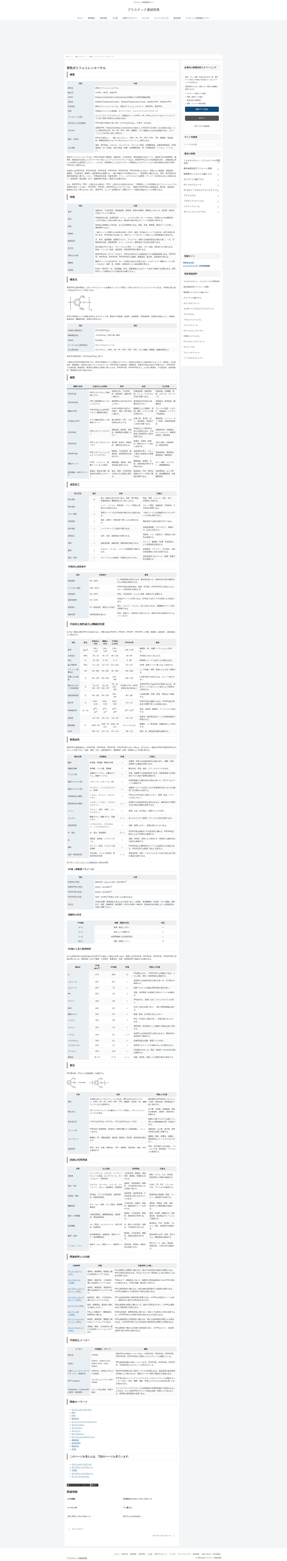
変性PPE (75, 1419)
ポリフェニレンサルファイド (83, 1437)
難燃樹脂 (75, 1440)
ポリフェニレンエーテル (81, 1410)
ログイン (202, 118)
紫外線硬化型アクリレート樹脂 (196, 287)
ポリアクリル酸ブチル (192, 298)
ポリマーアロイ (78, 1425)
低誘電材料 (76, 1443)
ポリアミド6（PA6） (76, 1306)
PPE (73, 1413)
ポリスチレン (77, 1428)
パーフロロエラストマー (193, 358)
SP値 (74, 1449)
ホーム (116, 1554)
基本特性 (142, 1554)
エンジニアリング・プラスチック (79, 1485)
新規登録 (206, 126)
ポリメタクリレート (192, 303)
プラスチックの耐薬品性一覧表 (90, 862)
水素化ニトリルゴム (192, 336)
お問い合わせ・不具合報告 (211, 1554)
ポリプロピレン (78, 1434)
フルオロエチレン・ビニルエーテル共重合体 (201, 281)
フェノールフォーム (192, 352)
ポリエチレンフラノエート (194, 341)
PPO (73, 1416)
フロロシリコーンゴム (192, 320)
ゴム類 (149, 1554)
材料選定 (133, 1554)
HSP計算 (125, 1554)
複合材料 (196, 1554)
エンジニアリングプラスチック (84, 1422)
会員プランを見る (202, 109)
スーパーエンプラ (184, 1554)
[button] (218, 144)
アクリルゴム (189, 314)
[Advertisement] (143, 37)
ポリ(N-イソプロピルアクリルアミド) (198, 309)
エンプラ (172, 1554)
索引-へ (95, 1485)
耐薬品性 (75, 1446)
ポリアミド (76, 1431)
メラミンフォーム (191, 325)
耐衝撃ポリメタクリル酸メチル (196, 292)
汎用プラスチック (160, 1554)
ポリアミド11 (189, 347)
